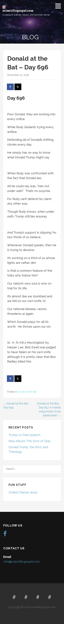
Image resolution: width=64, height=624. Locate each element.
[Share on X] (18, 87)
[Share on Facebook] (10, 87)
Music (38, 597)
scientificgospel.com (17, 10)
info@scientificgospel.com (21, 561)
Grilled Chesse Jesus (23, 492)
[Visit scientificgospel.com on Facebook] (5, 535)
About (26, 597)
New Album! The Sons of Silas (30, 441)
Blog (49, 597)
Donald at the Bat (27, 391)
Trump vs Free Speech (24, 435)
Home (14, 597)
